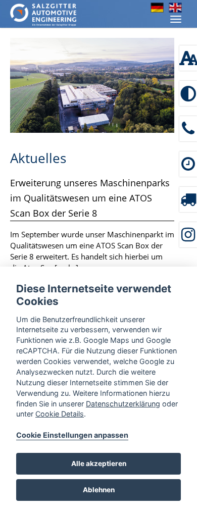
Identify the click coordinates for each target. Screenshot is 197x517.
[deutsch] (157, 8)
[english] (175, 8)
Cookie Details (59, 413)
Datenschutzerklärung (123, 403)
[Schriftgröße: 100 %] (188, 58)
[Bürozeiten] (188, 164)
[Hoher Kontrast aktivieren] (188, 93)
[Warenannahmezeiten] (188, 199)
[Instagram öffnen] (188, 234)
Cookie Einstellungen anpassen (72, 435)
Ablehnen (99, 490)
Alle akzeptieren (98, 463)
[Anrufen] (188, 128)
